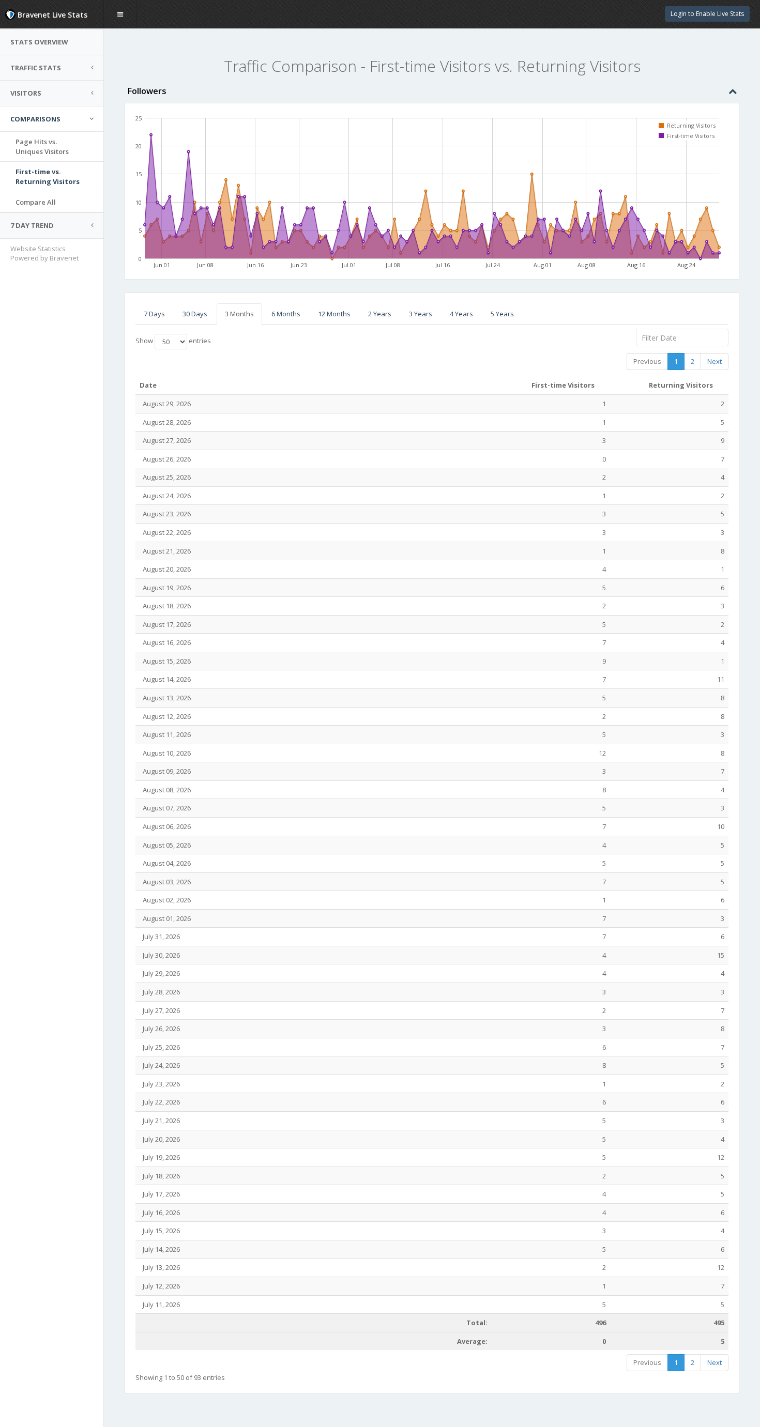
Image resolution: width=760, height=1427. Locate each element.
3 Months (239, 313)
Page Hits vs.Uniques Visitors (42, 146)
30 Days (195, 313)
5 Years (502, 313)
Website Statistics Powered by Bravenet (44, 253)
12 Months (334, 313)
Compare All (36, 202)
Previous (647, 361)
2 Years (379, 313)
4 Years (461, 313)
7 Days (154, 313)
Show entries (173, 341)
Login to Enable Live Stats (707, 13)
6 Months (285, 313)
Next (714, 361)
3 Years (420, 313)
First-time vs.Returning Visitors (48, 176)
